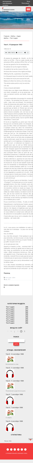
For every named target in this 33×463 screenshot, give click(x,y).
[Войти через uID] (8, 331)
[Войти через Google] (21, 331)
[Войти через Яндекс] (18, 331)
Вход (29, 1)
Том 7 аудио (10, 319)
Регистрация (26, 3)
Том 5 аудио (10, 315)
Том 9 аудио (10, 323)
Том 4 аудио (14, 38)
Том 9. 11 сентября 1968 (15, 367)
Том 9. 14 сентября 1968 (15, 354)
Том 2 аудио (10, 309)
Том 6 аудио (10, 317)
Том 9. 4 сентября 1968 (14, 421)
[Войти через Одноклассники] (24, 331)
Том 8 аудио (10, 321)
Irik (14, 277)
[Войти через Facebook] (14, 331)
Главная (6, 36)
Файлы (13, 36)
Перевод (7, 273)
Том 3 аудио (10, 311)
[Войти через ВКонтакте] (11, 331)
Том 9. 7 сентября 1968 (14, 394)
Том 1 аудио (10, 307)
